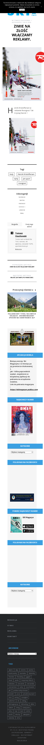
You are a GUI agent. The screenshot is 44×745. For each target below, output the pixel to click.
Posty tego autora (29, 225)
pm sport (26, 179)
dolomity (32, 673)
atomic (23, 670)
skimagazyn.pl (13, 704)
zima (18, 718)
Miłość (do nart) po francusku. (22, 276)
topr (16, 711)
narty (16, 179)
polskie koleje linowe (20, 690)
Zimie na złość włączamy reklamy (22, 266)
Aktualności (17, 22)
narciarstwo (13, 687)
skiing (24, 701)
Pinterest (22, 203)
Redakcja (12, 620)
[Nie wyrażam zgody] (41, 6)
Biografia (15, 224)
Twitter (22, 200)
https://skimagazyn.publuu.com (24, 389)
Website (18, 249)
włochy (17, 714)
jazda (17, 680)
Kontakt (12, 636)
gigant (28, 677)
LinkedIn (22, 210)
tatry (10, 711)
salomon (12, 701)
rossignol (22, 183)
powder (11, 694)
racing (16, 697)
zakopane (26, 714)
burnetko (23, 673)
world (10, 714)
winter (28, 711)
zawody (11, 718)
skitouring (24, 704)
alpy (16, 670)
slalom (11, 707)
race (10, 697)
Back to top (21, 740)
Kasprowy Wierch (27, 680)
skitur (32, 704)
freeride (11, 677)
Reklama (12, 631)
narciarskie (30, 684)
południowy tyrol (28, 694)
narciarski (21, 684)
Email (22, 213)
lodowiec (12, 684)
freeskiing (20, 677)
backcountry (13, 673)
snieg (18, 707)
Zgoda (22, 10)
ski (18, 701)
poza (18, 694)
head (10, 680)
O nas (10, 625)
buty (11, 174)
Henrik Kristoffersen (26, 174)
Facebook (22, 197)
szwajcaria (26, 707)
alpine (11, 670)
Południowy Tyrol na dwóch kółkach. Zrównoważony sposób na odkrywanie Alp (22, 316)
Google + (22, 207)
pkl (10, 690)
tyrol (21, 711)
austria (31, 670)
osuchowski (30, 687)
